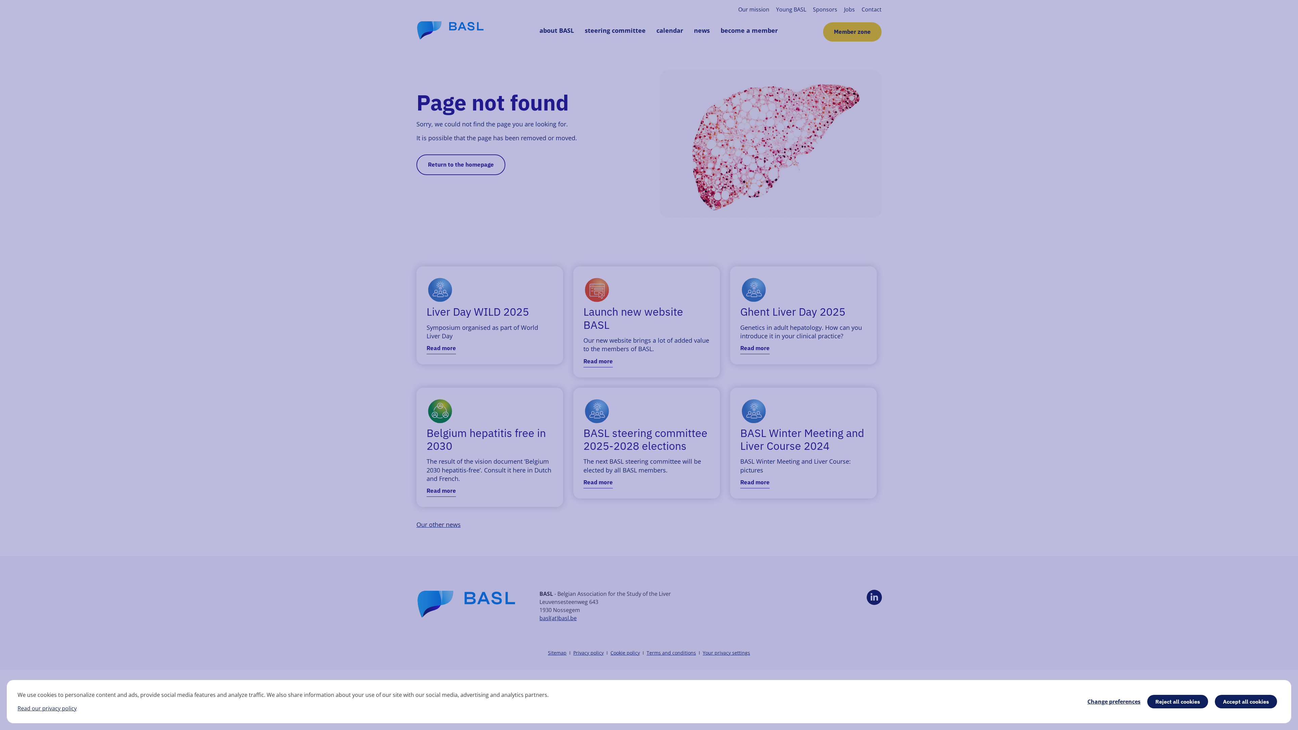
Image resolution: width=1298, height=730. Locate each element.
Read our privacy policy (47, 708)
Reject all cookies (1177, 701)
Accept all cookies (1246, 701)
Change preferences (1113, 701)
